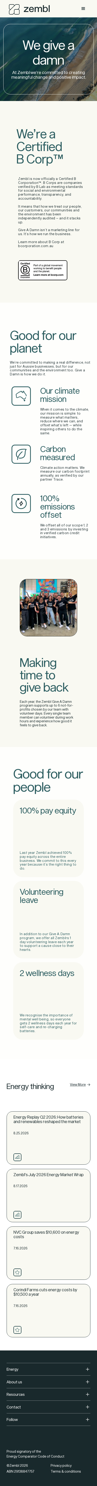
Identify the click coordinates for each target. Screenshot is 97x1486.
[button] (83, 9)
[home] (28, 8)
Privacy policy (61, 1465)
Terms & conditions (66, 1471)
